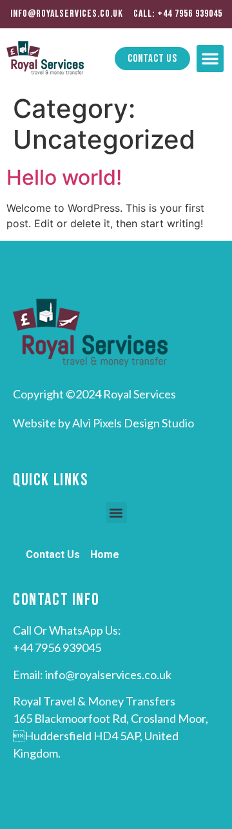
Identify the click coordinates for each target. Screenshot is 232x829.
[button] (210, 58)
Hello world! (64, 177)
